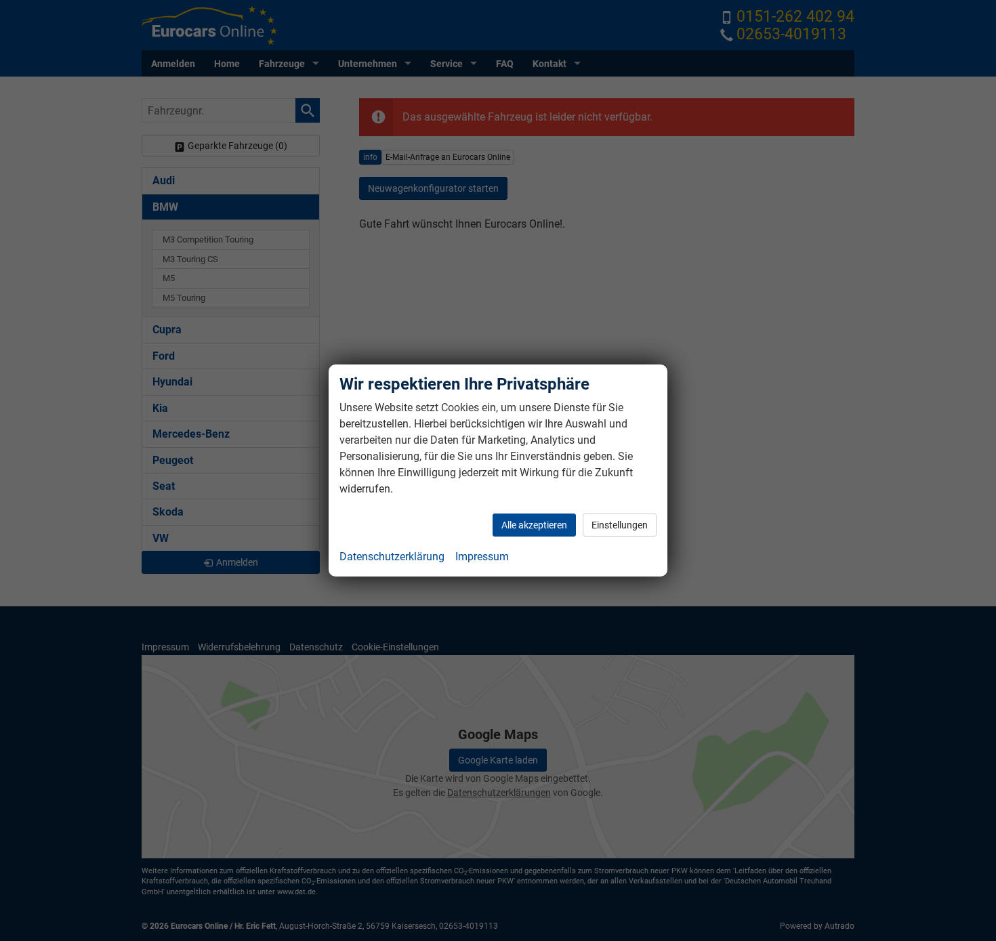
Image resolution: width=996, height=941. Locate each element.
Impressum (482, 556)
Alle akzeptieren (534, 525)
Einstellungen (620, 525)
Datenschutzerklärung (391, 556)
